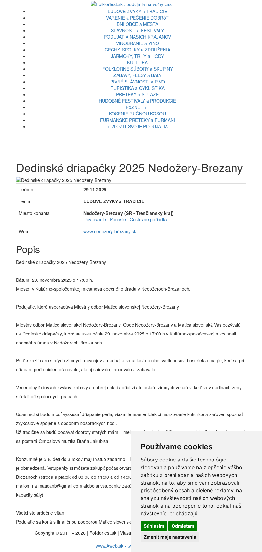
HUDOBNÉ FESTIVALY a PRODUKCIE (137, 101)
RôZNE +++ (137, 107)
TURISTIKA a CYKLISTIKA (138, 88)
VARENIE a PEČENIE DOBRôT (137, 17)
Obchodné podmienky (119, 539)
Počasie (118, 219)
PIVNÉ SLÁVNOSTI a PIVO (137, 81)
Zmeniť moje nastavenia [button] (170, 537)
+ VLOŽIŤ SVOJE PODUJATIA (137, 126)
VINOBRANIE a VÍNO (137, 43)
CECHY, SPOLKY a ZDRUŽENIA (137, 49)
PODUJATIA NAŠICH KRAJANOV (137, 37)
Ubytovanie (94, 219)
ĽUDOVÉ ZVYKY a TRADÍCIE (137, 11)
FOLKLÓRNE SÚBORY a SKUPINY (137, 69)
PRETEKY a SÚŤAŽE (137, 94)
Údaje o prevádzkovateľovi (66, 539)
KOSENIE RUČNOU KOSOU (137, 113)
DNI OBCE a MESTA (137, 24)
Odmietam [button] (183, 526)
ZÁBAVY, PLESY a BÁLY (137, 75)
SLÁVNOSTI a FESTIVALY (137, 30)
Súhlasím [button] (154, 526)
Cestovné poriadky (148, 219)
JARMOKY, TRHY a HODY (137, 56)
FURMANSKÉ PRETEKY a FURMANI (137, 120)
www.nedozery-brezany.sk (109, 231)
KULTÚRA (137, 62)
